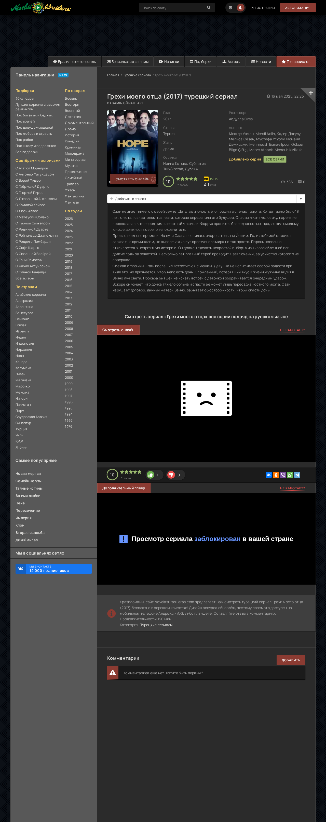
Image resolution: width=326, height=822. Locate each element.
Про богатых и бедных (34, 115)
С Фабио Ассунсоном (33, 266)
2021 (68, 249)
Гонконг (22, 319)
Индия (21, 337)
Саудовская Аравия (31, 416)
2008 (69, 328)
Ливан (20, 374)
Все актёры (25, 278)
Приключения (76, 171)
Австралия (24, 300)
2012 (68, 304)
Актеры (233, 61)
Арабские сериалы (31, 294)
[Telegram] (297, 475)
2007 (69, 334)
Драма (70, 129)
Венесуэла (24, 313)
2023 (69, 237)
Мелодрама (74, 153)
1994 (69, 414)
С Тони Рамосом (29, 260)
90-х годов (25, 98)
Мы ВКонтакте (49, 569)
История (72, 135)
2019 (68, 261)
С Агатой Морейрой (32, 168)
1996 (69, 402)
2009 (69, 322)
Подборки (203, 61)
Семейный (73, 178)
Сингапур (23, 423)
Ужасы (70, 190)
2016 (68, 279)
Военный (72, 110)
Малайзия (23, 380)
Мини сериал (75, 159)
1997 (68, 396)
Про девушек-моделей (34, 127)
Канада (22, 361)
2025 (69, 224)
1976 (68, 426)
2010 (68, 316)
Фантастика (74, 196)
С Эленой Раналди (31, 272)
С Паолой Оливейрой (33, 223)
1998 (69, 389)
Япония (22, 447)
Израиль (22, 331)
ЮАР (19, 441)
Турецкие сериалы (137, 75)
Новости (263, 61)
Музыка (71, 165)
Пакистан (23, 404)
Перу (20, 410)
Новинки (171, 61)
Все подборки (27, 152)
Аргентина (24, 306)
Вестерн (72, 104)
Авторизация (298, 8)
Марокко (23, 386)
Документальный (78, 122)
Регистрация (263, 8)
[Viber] (283, 475)
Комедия (72, 141)
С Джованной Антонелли (36, 198)
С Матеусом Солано (32, 217)
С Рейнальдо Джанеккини (37, 235)
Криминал (73, 147)
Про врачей (25, 121)
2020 (69, 255)
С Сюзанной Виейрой (33, 253)
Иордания (24, 349)
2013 (68, 298)
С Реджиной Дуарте (32, 229)
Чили (19, 435)
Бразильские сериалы (77, 61)
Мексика (22, 392)
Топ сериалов (298, 61)
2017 (68, 273)
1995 (69, 408)
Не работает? (292, 330)
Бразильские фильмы (129, 61)
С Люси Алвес (27, 211)
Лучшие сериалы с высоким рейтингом (38, 106)
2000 (69, 377)
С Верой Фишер (28, 180)
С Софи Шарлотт (29, 247)
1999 (69, 383)
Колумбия (23, 368)
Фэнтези (72, 202)
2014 (68, 292)
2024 (69, 230)
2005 (69, 347)
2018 (68, 267)
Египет (21, 325)
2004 (69, 353)
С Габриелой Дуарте (32, 186)
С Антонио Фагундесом (35, 174)
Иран (20, 355)
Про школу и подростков (36, 145)
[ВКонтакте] (269, 475)
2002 (69, 365)
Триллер (72, 184)
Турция (21, 429)
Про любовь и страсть (34, 133)
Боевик (71, 98)
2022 (69, 243)
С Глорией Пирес (29, 192)
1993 (68, 420)
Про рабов (24, 139)
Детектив (73, 116)
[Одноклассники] (276, 475)
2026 (69, 218)
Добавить (291, 660)
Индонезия (25, 343)
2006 (69, 341)
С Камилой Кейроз (31, 205)
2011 (68, 310)
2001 (68, 371)
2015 (68, 286)
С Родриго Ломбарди (33, 241)
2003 (69, 359)
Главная (113, 75)
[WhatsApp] (290, 475)
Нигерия (22, 398)
